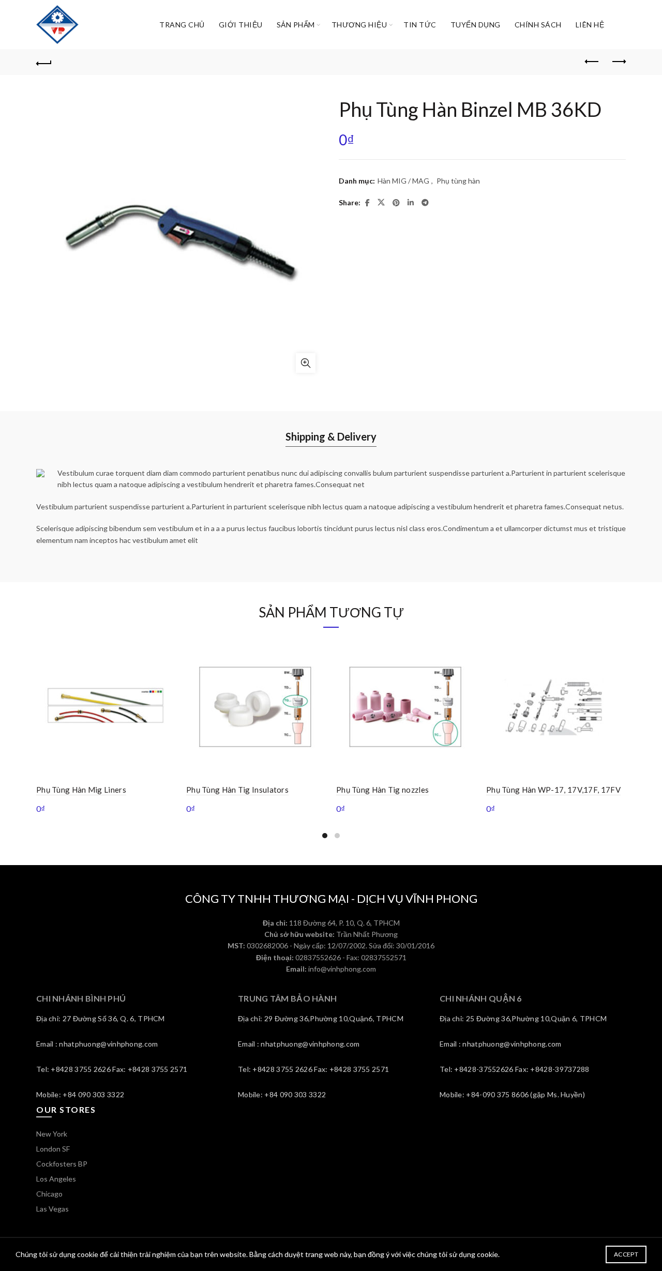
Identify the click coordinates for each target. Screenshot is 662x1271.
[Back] (44, 62)
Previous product (592, 62)
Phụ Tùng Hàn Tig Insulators (237, 789)
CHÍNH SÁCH (538, 24)
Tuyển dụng (475, 24)
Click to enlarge (305, 363)
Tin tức (420, 24)
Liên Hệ (590, 24)
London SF (53, 1148)
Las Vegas (52, 1208)
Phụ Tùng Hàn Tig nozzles (382, 789)
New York (51, 1133)
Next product (618, 62)
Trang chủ (182, 24)
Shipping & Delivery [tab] (331, 436)
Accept (626, 1254)
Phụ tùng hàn (458, 180)
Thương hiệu (359, 24)
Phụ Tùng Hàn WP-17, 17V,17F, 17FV (553, 789)
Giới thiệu (241, 24)
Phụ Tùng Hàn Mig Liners (81, 789)
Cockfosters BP (61, 1163)
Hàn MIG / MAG (403, 180)
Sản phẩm (296, 24)
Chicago (49, 1193)
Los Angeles (56, 1178)
